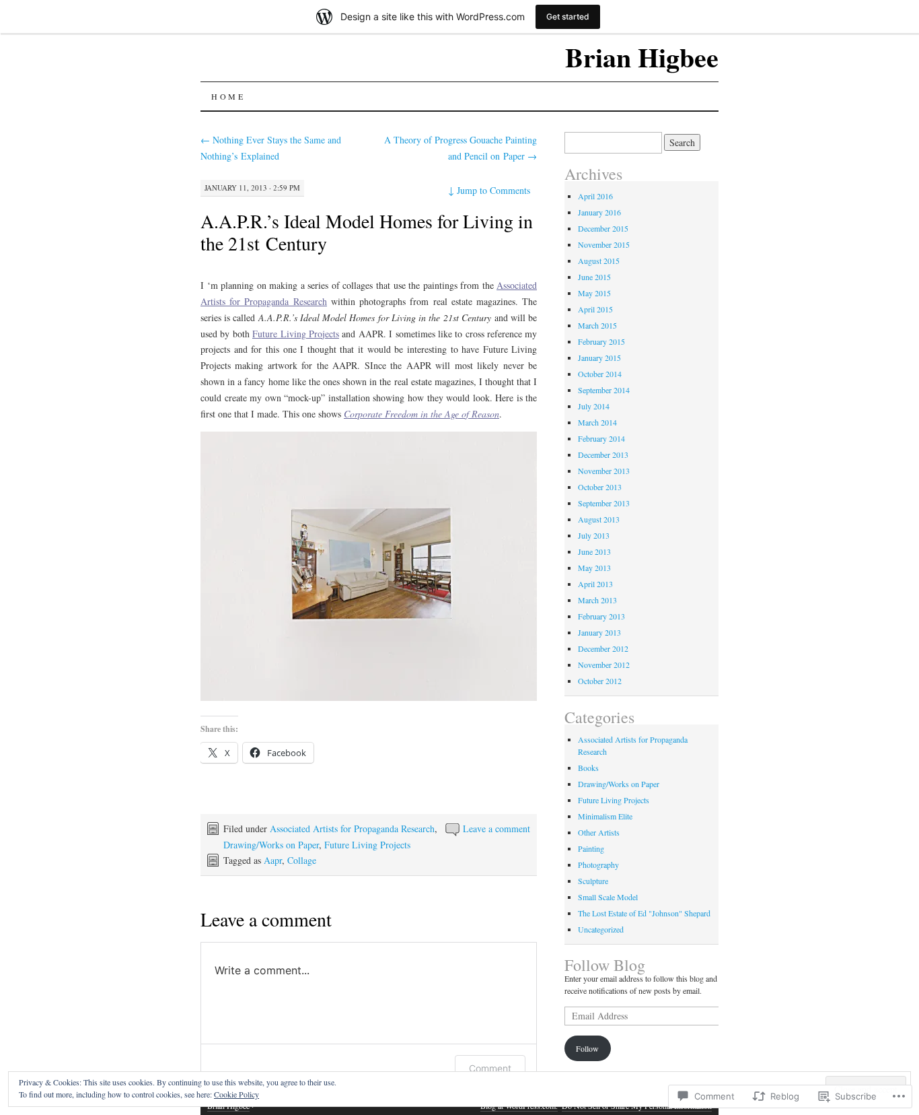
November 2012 (604, 664)
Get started (567, 16)
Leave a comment (496, 828)
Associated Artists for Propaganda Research (352, 828)
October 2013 (600, 486)
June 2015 (594, 276)
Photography (598, 864)
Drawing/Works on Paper (271, 844)
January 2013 (599, 632)
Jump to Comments (489, 190)
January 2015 (599, 357)
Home (228, 96)
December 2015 (603, 228)
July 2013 (594, 535)
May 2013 (594, 567)
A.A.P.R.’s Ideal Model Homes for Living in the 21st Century (366, 232)
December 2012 (603, 648)
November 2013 (604, 470)
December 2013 (603, 454)
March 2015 (597, 325)
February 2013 (601, 616)
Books (588, 767)
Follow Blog (604, 965)
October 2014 (600, 373)
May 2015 (594, 293)
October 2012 (600, 680)
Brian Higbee (642, 57)
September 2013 (604, 503)
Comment (490, 1068)
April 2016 (595, 196)
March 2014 (597, 422)
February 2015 (601, 341)
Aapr (273, 860)
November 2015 (604, 244)
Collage (301, 860)
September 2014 (604, 389)
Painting (591, 848)
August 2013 (599, 519)
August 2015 (599, 260)
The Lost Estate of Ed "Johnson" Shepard (644, 913)
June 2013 (594, 551)
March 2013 (597, 600)
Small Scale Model (608, 896)
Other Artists (599, 832)
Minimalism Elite (605, 816)
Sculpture (593, 880)
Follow (587, 1048)
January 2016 (599, 212)
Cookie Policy (236, 1094)
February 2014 (601, 438)
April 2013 (595, 583)
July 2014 (594, 406)
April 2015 (595, 309)
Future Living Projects (367, 844)
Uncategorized (601, 929)
